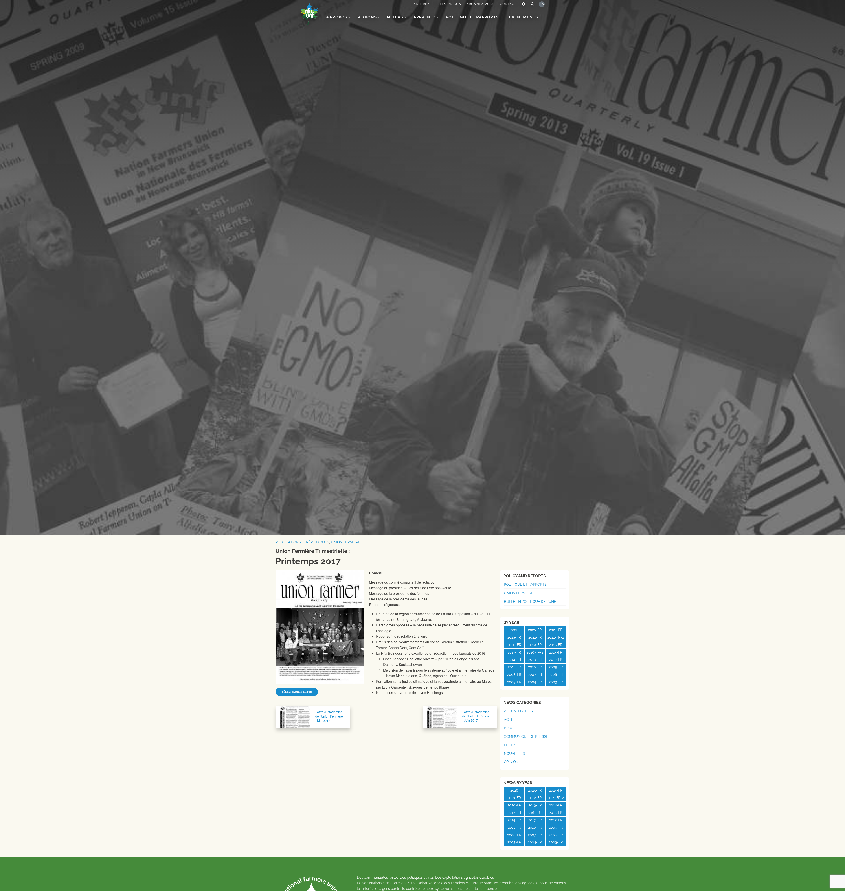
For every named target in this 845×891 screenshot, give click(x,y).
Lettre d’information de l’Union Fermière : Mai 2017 (329, 716)
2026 (514, 630)
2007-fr (535, 674)
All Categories (518, 711)
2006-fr (556, 674)
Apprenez (424, 17)
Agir (508, 720)
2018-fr (555, 645)
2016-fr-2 (535, 652)
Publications (288, 542)
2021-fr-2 (555, 637)
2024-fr (555, 630)
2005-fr (514, 682)
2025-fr (535, 630)
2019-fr (535, 645)
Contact (508, 4)
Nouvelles (514, 753)
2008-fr (514, 674)
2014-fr (514, 659)
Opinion (511, 762)
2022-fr (535, 637)
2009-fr (556, 667)
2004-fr (535, 682)
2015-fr (555, 652)
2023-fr (514, 637)
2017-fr (514, 652)
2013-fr (535, 659)
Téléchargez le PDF (296, 692)
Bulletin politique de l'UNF (530, 602)
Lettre (510, 745)
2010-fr (535, 667)
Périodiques (317, 542)
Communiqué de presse (526, 737)
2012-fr (555, 659)
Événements (523, 17)
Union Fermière (345, 542)
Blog (508, 728)
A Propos (336, 17)
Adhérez (422, 4)
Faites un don (448, 4)
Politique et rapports (472, 17)
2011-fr (514, 667)
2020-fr (514, 645)
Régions (367, 17)
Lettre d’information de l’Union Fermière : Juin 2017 (476, 715)
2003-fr (556, 682)
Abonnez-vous (481, 4)
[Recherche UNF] (532, 4)
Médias (395, 17)
